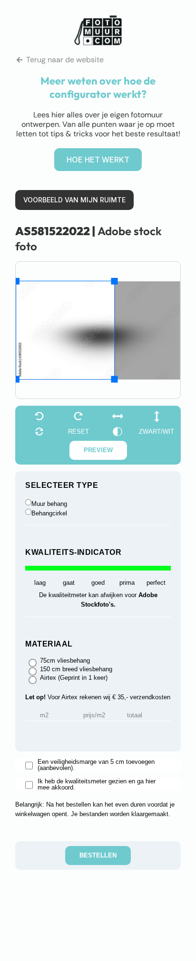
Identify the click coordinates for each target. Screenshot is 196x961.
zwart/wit (156, 431)
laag (40, 583)
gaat (69, 583)
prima (127, 583)
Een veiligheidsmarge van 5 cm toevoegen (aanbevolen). (96, 765)
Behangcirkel (49, 513)
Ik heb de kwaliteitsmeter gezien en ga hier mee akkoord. (97, 784)
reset (78, 431)
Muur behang (49, 504)
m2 (44, 715)
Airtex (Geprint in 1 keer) (74, 678)
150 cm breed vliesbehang (76, 669)
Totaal (134, 715)
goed (98, 583)
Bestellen (98, 855)
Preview (98, 450)
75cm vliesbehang (65, 660)
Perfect (156, 583)
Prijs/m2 (94, 715)
